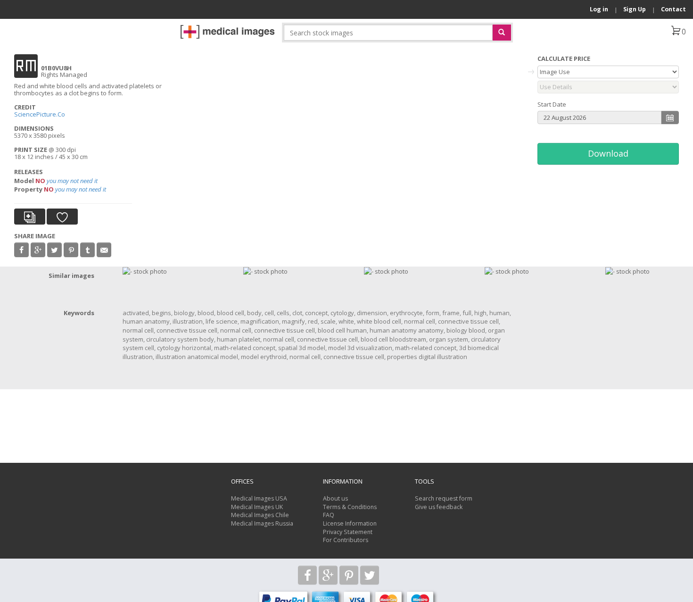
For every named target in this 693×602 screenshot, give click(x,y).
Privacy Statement (347, 532)
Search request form (443, 498)
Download (608, 153)
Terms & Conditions (350, 507)
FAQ (328, 515)
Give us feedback (438, 507)
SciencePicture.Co (40, 114)
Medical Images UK (257, 507)
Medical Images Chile (260, 515)
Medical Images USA (259, 498)
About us (335, 498)
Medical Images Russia (262, 523)
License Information (350, 523)
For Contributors (345, 540)
